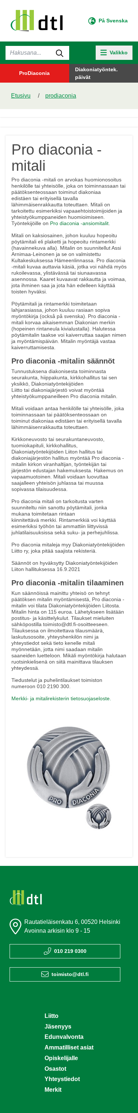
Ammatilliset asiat (69, 1047)
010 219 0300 (70, 951)
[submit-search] (59, 53)
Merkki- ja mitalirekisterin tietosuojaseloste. (61, 698)
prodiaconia (60, 96)
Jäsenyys (58, 1026)
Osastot (55, 1069)
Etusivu (21, 96)
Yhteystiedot (62, 1079)
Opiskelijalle (61, 1058)
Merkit (53, 1090)
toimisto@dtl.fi (70, 974)
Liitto (52, 1016)
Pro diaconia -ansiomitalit (79, 223)
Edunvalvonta (64, 1037)
